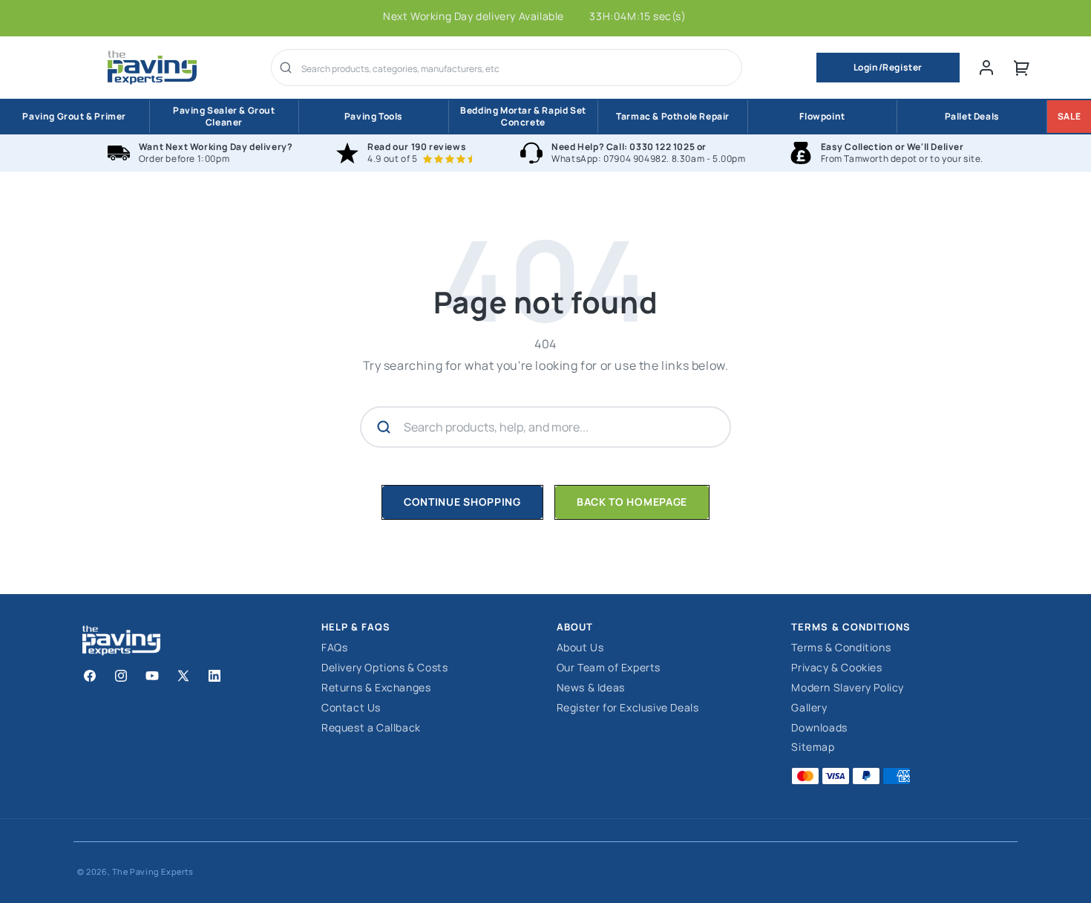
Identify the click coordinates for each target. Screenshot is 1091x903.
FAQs (334, 647)
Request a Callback (371, 728)
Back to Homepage (632, 502)
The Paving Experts (153, 871)
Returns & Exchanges (375, 688)
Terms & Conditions (841, 647)
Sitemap (812, 747)
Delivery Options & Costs (384, 668)
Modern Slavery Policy (847, 688)
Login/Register (888, 67)
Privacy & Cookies (836, 668)
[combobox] (517, 69)
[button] (1022, 67)
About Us (580, 647)
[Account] (986, 67)
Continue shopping (462, 502)
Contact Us (351, 708)
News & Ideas (591, 688)
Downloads (819, 728)
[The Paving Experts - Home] (152, 67)
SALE (1069, 116)
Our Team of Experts (609, 668)
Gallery (809, 708)
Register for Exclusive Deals (628, 708)
